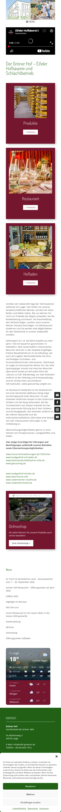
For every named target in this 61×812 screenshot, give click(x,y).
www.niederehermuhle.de (19, 482)
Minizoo (10, 627)
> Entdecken (30, 132)
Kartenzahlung (13, 621)
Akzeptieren (30, 786)
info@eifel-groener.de (24, 744)
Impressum (44, 808)
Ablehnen (30, 794)
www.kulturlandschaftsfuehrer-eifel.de (25, 460)
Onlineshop (11, 632)
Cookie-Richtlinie (19, 808)
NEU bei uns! (12, 607)
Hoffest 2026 (12, 596)
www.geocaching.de (16, 463)
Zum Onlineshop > (21, 543)
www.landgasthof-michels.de (20, 473)
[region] (30, 41)
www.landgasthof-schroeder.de (21, 457)
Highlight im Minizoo (16, 601)
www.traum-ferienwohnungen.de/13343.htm (28, 454)
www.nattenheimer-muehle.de (21, 479)
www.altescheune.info (17, 476)
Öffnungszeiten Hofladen (18, 638)
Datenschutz (33, 808)
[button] (56, 756)
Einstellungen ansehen (31, 802)
